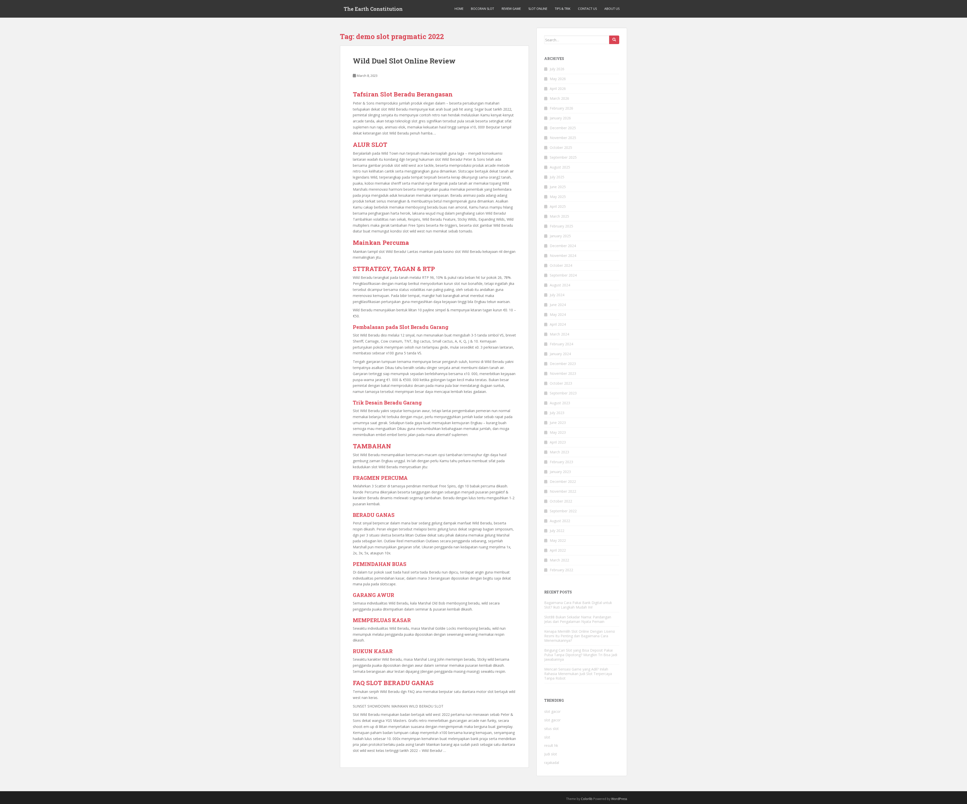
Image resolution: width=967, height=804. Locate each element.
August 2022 (560, 520)
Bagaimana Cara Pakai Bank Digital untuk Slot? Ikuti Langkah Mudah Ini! (578, 605)
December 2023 (563, 363)
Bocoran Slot (482, 9)
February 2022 (561, 569)
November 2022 (563, 491)
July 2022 (557, 530)
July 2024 (557, 294)
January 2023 (560, 471)
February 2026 (561, 108)
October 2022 (561, 501)
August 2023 (560, 402)
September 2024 (563, 275)
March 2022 (559, 560)
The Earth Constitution (373, 9)
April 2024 (558, 324)
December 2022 (563, 481)
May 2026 (558, 78)
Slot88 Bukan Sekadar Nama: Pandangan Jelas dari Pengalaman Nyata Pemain (577, 619)
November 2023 (563, 373)
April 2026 (558, 88)
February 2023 (561, 461)
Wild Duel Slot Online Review (404, 60)
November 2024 (563, 255)
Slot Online (537, 9)
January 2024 (560, 353)
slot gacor (552, 711)
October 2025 (561, 147)
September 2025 (563, 157)
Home (459, 9)
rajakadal (551, 762)
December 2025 (563, 127)
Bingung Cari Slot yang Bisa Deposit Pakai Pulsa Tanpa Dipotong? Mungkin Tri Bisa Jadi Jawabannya (580, 655)
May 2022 (558, 540)
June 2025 (558, 186)
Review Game (511, 9)
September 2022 (563, 511)
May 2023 (558, 432)
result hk (551, 745)
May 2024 (558, 314)
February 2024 (561, 344)
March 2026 (559, 98)
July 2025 (557, 177)
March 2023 (559, 452)
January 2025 (560, 235)
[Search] (614, 40)
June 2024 (558, 304)
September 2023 (563, 393)
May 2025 (558, 196)
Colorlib (587, 799)
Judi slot (550, 754)
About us (611, 9)
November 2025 (563, 137)
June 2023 (558, 422)
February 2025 (561, 226)
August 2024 (560, 285)
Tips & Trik (562, 9)
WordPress (619, 799)
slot (547, 737)
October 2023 (561, 383)
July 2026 (557, 68)
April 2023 (558, 442)
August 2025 (560, 167)
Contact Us (587, 9)
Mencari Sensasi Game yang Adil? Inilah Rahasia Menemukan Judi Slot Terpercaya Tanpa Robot (578, 674)
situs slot (551, 728)
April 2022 (558, 550)
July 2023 (557, 412)
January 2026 (560, 118)
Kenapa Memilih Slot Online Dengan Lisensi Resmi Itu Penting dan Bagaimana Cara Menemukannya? (579, 636)
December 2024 (563, 245)
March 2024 (559, 334)
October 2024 (561, 265)
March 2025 (559, 216)
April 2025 (558, 206)
